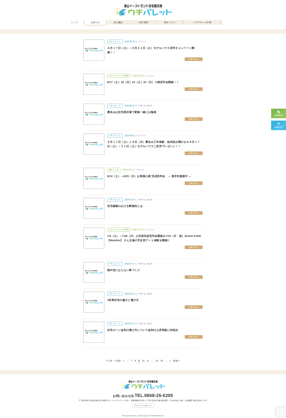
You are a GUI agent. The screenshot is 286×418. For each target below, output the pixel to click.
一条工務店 (143, 22)
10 (143, 360)
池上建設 (118, 22)
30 (161, 360)
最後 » (176, 360)
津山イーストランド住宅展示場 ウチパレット (143, 10)
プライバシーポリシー (143, 406)
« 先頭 (117, 360)
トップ (74, 22)
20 (157, 360)
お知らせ (95, 22)
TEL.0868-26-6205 (154, 395)
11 (148, 360)
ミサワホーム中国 (202, 22)
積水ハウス (169, 22)
